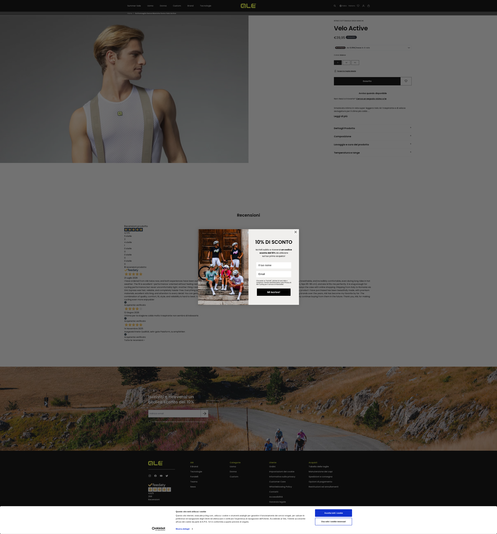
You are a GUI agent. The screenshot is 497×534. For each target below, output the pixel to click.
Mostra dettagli (183, 529)
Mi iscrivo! (273, 292)
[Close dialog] (295, 232)
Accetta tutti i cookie (333, 513)
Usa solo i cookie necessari (333, 521)
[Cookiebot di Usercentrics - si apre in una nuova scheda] (158, 529)
